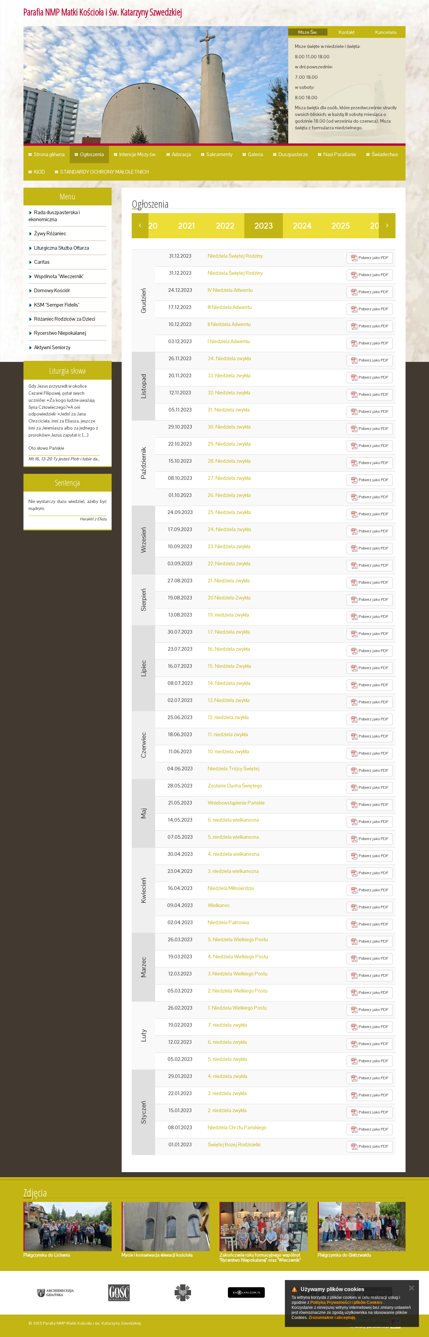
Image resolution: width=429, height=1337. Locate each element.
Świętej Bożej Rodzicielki (234, 1144)
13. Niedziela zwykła (229, 700)
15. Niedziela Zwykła (229, 666)
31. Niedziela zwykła (229, 409)
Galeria (255, 154)
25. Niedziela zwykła (229, 512)
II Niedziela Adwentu (229, 324)
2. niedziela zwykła (227, 1110)
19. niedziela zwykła (228, 615)
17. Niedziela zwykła (229, 632)
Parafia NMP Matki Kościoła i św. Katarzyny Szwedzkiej (102, 11)
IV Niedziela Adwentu (230, 290)
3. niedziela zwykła (227, 1093)
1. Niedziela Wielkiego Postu (237, 1008)
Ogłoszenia (92, 154)
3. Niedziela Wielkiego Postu (237, 973)
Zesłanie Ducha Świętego (235, 785)
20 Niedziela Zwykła (229, 597)
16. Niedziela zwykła (229, 649)
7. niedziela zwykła (227, 1025)
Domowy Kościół (51, 290)
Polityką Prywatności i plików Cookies (346, 1302)
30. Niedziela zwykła (229, 427)
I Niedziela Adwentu (229, 341)
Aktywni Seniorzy (52, 347)
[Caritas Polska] (182, 1292)
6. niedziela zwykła (227, 1042)
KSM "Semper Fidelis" (56, 305)
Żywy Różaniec (50, 233)
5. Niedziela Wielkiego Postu (238, 939)
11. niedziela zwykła (228, 734)
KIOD (39, 172)
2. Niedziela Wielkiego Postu (237, 991)
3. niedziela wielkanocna (233, 871)
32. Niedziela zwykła (229, 392)
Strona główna (49, 154)
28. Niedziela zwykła (229, 461)
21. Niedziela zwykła (229, 580)
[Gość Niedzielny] (119, 1292)
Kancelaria (385, 32)
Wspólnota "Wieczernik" (59, 276)
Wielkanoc (219, 905)
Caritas (42, 262)
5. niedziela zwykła (227, 1059)
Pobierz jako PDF (373, 257)
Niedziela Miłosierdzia (231, 888)
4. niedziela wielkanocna (233, 854)
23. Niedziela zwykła (229, 546)
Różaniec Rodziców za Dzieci (64, 319)
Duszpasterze (293, 154)
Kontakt (347, 32)
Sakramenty (219, 154)
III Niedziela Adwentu (230, 307)
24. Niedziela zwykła (229, 529)
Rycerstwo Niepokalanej (60, 333)
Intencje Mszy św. (138, 154)
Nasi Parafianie (339, 154)
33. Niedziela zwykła (229, 375)
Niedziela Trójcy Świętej (233, 768)
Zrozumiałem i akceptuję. (332, 1317)
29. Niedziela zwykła (229, 444)
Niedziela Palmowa (228, 922)
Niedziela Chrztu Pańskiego (237, 1127)
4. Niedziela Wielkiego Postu (238, 956)
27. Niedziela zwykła (229, 478)
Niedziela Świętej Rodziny (235, 256)
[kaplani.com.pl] (246, 1292)
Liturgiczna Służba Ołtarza (61, 248)
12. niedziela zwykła (228, 717)
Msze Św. (307, 32)
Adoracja (181, 154)
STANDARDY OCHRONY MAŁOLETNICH (104, 172)
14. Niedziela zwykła (229, 683)
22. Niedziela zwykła (229, 563)
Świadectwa (385, 154)
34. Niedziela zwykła (229, 358)
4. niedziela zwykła (227, 1076)
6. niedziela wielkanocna (233, 820)
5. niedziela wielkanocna (233, 837)
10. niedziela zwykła (228, 751)
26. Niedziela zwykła (229, 495)
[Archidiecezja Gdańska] (55, 1292)
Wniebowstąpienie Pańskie (236, 803)
